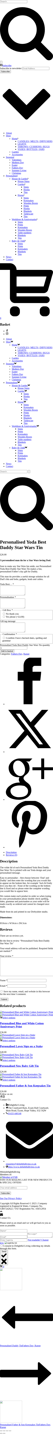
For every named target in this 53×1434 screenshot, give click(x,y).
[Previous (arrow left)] (1, 1433)
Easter (15, 165)
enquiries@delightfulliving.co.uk (21, 1164)
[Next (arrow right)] (4, 1433)
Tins (26, 192)
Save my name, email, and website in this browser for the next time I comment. (25, 992)
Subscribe (6, 65)
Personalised (12, 176)
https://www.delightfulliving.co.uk (24, 1167)
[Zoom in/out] (1, 1430)
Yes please (15, 617)
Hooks (27, 189)
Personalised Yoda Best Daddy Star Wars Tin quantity (25, 645)
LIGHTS (22, 144)
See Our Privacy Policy (11, 1198)
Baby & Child (18, 241)
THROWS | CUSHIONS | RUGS (34, 146)
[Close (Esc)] (10, 1430)
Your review (6, 956)
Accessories (17, 154)
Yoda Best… (7, 584)
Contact (9, 259)
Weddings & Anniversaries (24, 219)
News (8, 257)
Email (3, 986)
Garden (15, 152)
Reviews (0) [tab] (11, 855)
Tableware (28, 214)
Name (3, 980)
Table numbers (24, 232)
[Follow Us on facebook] (1, 1097)
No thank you (12, 614)
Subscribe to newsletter (10, 68)
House (21, 195)
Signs (26, 187)
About (9, 133)
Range (26, 654)
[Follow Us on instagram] (3, 1097)
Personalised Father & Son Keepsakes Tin (25, 1085)
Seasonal (10, 157)
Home (15, 138)
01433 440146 (14, 1113)
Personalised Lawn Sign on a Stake (21, 1046)
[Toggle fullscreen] (4, 1430)
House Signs (23, 181)
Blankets (28, 211)
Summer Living (19, 170)
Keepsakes (29, 200)
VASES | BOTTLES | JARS (31, 149)
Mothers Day (18, 162)
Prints (26, 206)
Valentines (16, 160)
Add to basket (7, 651)
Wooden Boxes (31, 203)
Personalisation (8, 597)
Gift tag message (7, 621)
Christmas (16, 173)
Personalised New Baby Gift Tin (19, 1065)
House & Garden (20, 178)
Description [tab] (11, 852)
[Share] (7, 1430)
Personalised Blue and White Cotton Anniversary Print (22, 1025)
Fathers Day (17, 168)
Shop (8, 135)
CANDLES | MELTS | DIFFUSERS (35, 141)
